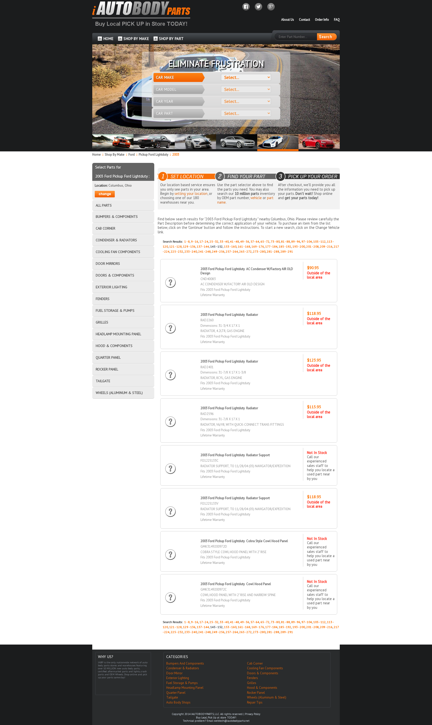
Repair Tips (254, 702)
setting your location (191, 193)
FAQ (337, 19)
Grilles (251, 683)
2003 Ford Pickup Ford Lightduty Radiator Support (235, 455)
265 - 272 (245, 251)
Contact (304, 19)
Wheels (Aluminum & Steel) (266, 697)
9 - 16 (194, 241)
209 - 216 (326, 246)
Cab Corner (255, 663)
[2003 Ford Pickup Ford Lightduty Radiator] (170, 323)
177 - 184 (271, 246)
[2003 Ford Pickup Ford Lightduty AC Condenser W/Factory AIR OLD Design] (170, 278)
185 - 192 (285, 246)
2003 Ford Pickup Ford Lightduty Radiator (229, 315)
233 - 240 (190, 251)
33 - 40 (224, 241)
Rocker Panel (256, 693)
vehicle (256, 197)
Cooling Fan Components (265, 668)
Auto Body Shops (178, 702)
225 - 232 (177, 251)
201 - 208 (312, 246)
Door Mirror (174, 673)
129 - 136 (189, 246)
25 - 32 (214, 241)
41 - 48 (234, 241)
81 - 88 (285, 241)
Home (96, 154)
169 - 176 (258, 246)
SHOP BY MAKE (136, 38)
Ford (132, 154)
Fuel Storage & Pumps (182, 683)
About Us (287, 19)
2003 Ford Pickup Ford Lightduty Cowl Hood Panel (235, 584)
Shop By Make (114, 154)
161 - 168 (244, 246)
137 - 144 (203, 246)
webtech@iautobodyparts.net (232, 721)
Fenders (252, 678)
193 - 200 (298, 246)
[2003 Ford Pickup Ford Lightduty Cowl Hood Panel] (170, 593)
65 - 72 (265, 241)
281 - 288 (273, 251)
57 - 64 (254, 241)
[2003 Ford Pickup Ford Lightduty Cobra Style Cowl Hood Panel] (170, 550)
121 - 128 (175, 246)
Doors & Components (262, 673)
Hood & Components (262, 688)
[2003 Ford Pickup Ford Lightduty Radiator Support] (170, 464)
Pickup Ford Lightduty (154, 154)
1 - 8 (187, 241)
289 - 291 (286, 251)
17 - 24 (204, 241)
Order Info (322, 19)
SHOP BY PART (171, 38)
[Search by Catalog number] (327, 36)
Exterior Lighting (177, 678)
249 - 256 (218, 251)
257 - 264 (232, 251)
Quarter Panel (176, 693)
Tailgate (172, 697)
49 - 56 (244, 241)
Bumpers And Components (185, 663)
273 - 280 (259, 251)
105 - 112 (319, 241)
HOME (108, 38)
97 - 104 (307, 241)
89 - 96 (295, 241)
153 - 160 (230, 246)
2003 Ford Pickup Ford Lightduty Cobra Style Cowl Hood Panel (244, 541)
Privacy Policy (252, 714)
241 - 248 (204, 251)
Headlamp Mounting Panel (185, 688)
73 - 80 (275, 241)
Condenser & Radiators (182, 668)
